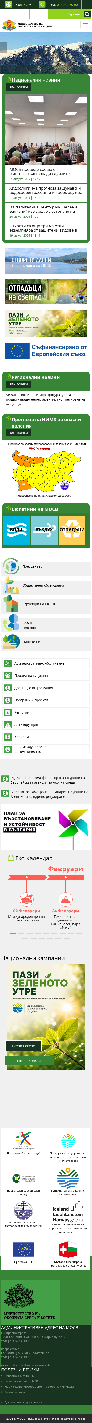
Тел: (63, 4)
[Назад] (3, 47)
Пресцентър (32, 566)
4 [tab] (49, 69)
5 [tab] (56, 69)
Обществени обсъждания (43, 585)
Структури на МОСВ (38, 604)
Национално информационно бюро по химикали (39, 1386)
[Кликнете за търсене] (86, 14)
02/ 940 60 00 (22, 1341)
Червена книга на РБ (19, 1375)
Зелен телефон (29, 625)
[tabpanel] (46, 53)
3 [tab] (42, 69)
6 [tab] (63, 69)
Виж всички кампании (29, 1060)
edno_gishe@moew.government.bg (31, 1365)
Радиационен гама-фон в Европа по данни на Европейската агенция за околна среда (48, 780)
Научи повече (23, 1046)
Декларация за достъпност (23, 1402)
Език (21, 4)
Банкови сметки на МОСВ (23, 1381)
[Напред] (88, 47)
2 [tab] (35, 69)
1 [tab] (28, 69)
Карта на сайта (15, 1392)
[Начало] (27, 25)
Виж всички (18, 87)
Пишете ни (31, 642)
